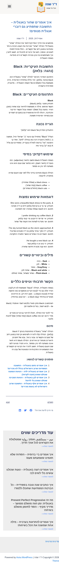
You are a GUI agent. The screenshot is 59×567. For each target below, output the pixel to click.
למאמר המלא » (47, 446)
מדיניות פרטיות (52, 541)
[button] (9, 6)
